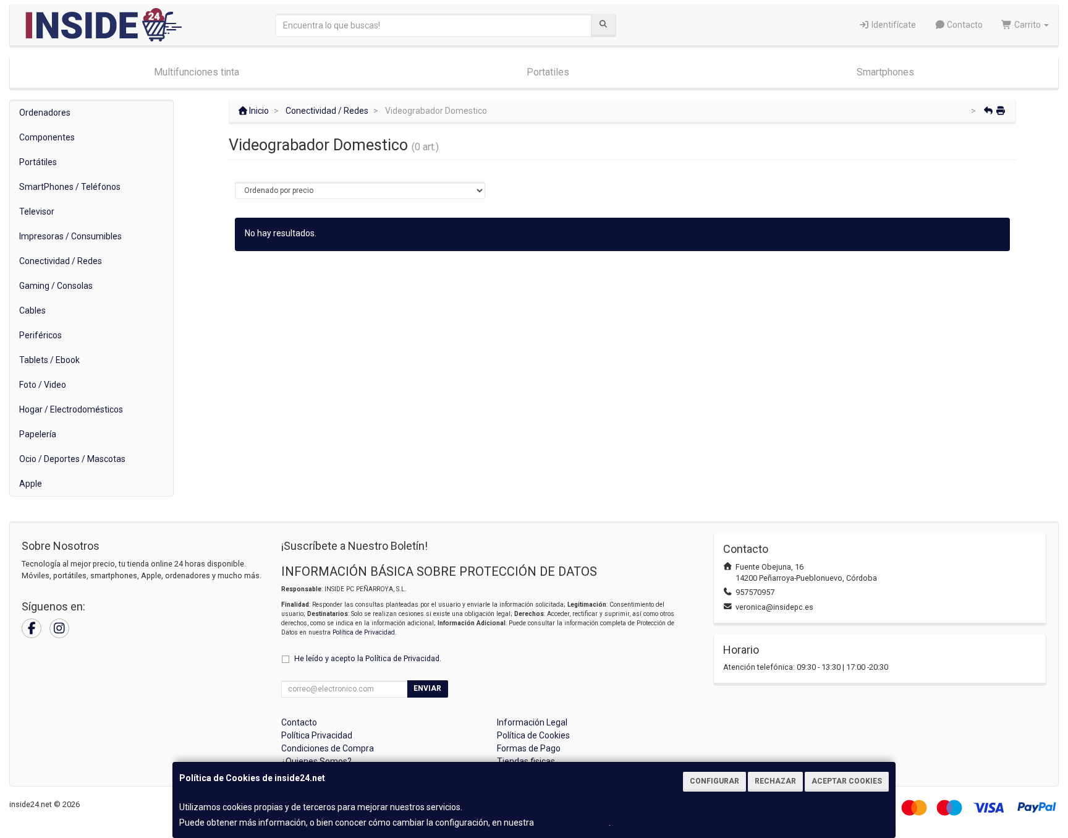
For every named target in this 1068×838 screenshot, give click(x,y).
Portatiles (548, 72)
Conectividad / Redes (60, 261)
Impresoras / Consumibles (70, 236)
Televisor (36, 211)
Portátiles (38, 162)
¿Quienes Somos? (316, 761)
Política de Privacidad (364, 632)
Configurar (714, 781)
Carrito (1027, 25)
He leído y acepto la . (367, 658)
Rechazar (775, 781)
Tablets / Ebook (49, 360)
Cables (32, 310)
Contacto (964, 25)
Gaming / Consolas (56, 286)
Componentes (47, 137)
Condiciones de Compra (327, 748)
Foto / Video (42, 385)
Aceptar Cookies (847, 781)
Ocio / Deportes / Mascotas (72, 459)
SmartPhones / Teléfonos (70, 187)
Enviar (427, 688)
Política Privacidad (316, 735)
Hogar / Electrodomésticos (71, 409)
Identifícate (893, 25)
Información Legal (532, 722)
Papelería (37, 434)
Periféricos (40, 335)
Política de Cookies (572, 822)
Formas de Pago (529, 748)
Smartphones (885, 72)
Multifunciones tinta (196, 72)
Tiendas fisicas (526, 761)
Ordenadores (44, 113)
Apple (30, 484)
